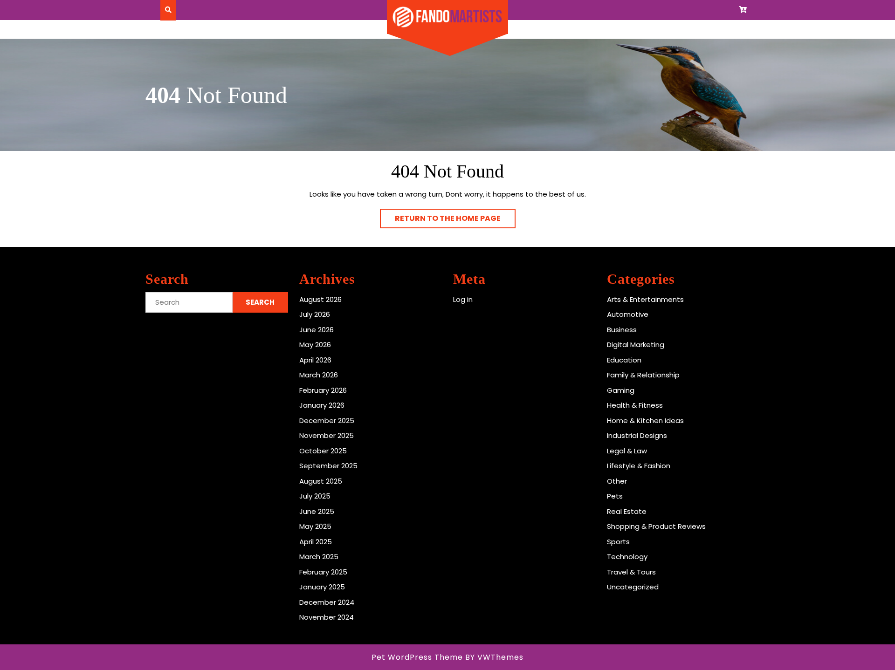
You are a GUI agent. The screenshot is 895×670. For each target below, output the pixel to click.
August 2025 (320, 481)
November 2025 (326, 435)
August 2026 (320, 299)
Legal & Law (627, 451)
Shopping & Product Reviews (656, 526)
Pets (615, 496)
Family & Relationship (643, 375)
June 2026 (316, 330)
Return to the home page (455, 220)
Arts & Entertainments (645, 299)
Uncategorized (633, 587)
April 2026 (315, 360)
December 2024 (326, 602)
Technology (627, 556)
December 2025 (326, 420)
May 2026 (315, 344)
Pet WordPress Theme (417, 657)
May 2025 (315, 526)
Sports (618, 542)
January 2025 (322, 587)
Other (617, 481)
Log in (463, 299)
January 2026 (321, 405)
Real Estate (627, 511)
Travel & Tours (631, 572)
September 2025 (328, 466)
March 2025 (318, 556)
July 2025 (314, 496)
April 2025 (315, 542)
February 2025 (323, 572)
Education (624, 360)
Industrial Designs (637, 435)
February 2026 (323, 390)
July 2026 (314, 314)
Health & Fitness (635, 405)
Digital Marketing (635, 344)
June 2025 (316, 511)
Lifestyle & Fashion (638, 466)
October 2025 (323, 451)
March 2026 (318, 375)
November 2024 (326, 617)
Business (622, 330)
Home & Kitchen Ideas (645, 420)
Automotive (627, 314)
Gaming (620, 390)
